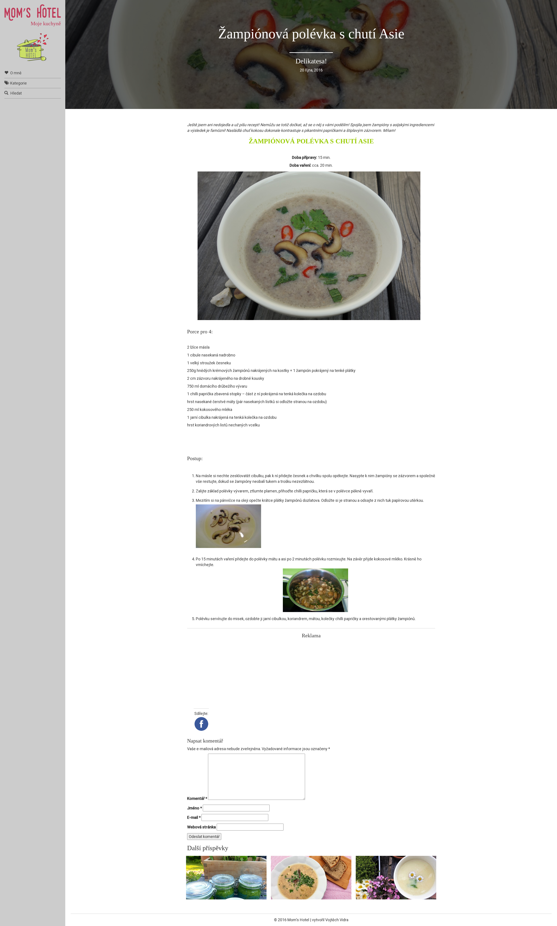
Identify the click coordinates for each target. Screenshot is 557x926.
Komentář (197, 798)
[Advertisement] (311, 671)
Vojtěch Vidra (336, 920)
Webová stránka (201, 827)
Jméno (194, 808)
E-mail (194, 817)
